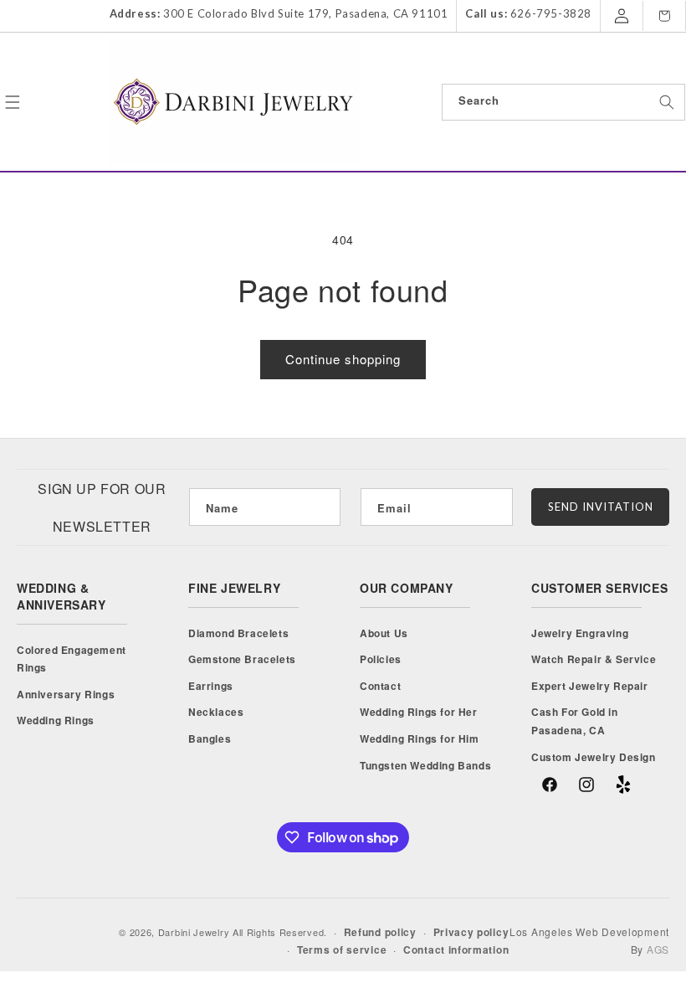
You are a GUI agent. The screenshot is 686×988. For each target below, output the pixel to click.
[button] (12, 102)
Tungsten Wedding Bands (425, 765)
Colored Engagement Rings (71, 659)
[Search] (666, 102)
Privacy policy (471, 931)
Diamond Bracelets (238, 633)
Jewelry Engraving (579, 633)
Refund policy (380, 931)
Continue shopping (343, 359)
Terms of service (342, 949)
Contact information (456, 949)
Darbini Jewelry (194, 932)
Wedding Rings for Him (419, 738)
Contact (380, 685)
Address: (135, 13)
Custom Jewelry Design (593, 756)
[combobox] (563, 102)
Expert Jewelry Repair (589, 685)
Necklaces (215, 711)
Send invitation (600, 506)
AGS (658, 949)
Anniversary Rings (66, 694)
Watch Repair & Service (593, 658)
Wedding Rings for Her (419, 711)
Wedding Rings (56, 720)
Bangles (209, 738)
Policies (381, 658)
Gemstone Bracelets (242, 658)
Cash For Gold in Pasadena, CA (574, 721)
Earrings (210, 685)
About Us (384, 633)
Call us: (486, 13)
